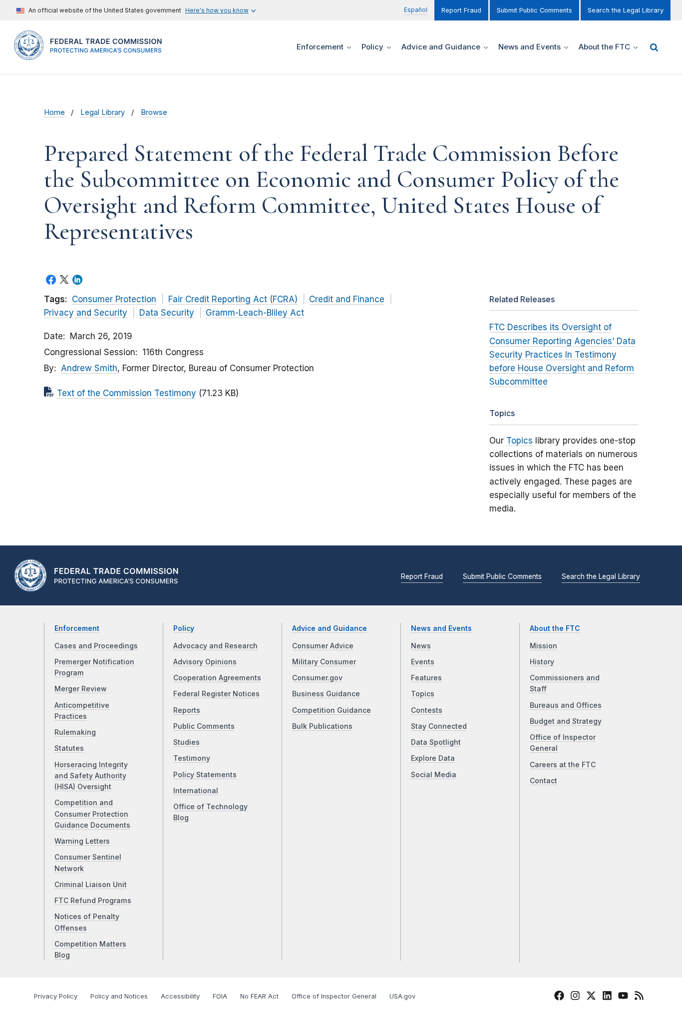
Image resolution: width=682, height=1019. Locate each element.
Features (426, 678)
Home (54, 112)
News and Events (441, 628)
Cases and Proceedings (96, 646)
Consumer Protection (114, 299)
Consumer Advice (322, 646)
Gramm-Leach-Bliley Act (255, 313)
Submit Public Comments (534, 10)
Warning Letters (82, 841)
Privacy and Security (85, 313)
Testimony (191, 758)
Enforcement (76, 628)
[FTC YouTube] (623, 997)
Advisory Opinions (205, 662)
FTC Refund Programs (92, 901)
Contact (543, 781)
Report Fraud (461, 10)
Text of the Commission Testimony (126, 393)
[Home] (91, 54)
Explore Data (433, 758)
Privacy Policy (55, 996)
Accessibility (180, 996)
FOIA (220, 996)
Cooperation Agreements (217, 678)
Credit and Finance (346, 299)
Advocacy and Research (215, 646)
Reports (186, 710)
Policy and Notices (119, 996)
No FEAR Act (259, 996)
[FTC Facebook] (559, 997)
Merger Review (80, 689)
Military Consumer (324, 662)
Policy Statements (205, 775)
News (421, 646)
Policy (183, 628)
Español (415, 9)
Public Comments (204, 726)
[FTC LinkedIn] (607, 997)
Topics (519, 441)
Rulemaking (75, 732)
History (542, 662)
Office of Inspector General (334, 996)
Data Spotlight (436, 742)
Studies (186, 742)
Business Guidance (326, 694)
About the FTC (555, 628)
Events (422, 662)
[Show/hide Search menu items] (654, 47)
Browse (154, 112)
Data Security (166, 313)
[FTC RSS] (639, 997)
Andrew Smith (89, 368)
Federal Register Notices (216, 694)
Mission (543, 646)
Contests (426, 710)
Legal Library (102, 112)
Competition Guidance (331, 710)
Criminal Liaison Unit (90, 885)
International (195, 791)
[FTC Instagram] (575, 997)
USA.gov (402, 996)
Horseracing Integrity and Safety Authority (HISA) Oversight (91, 776)
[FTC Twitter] (591, 995)
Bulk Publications (322, 726)
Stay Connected (439, 726)
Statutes (69, 748)
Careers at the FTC (563, 765)
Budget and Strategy (566, 721)
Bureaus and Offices (566, 705)
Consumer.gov (317, 678)
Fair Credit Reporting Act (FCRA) (233, 299)
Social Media (433, 775)
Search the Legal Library (626, 10)
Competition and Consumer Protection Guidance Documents (92, 814)
